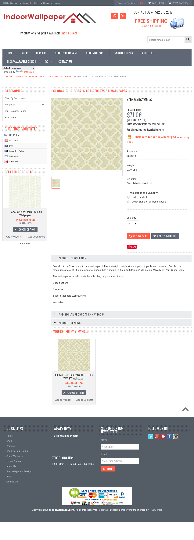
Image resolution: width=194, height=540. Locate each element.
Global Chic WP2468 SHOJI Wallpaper (25, 213)
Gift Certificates (9, 2)
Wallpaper (10, 104)
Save (133, 246)
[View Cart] (123, 16)
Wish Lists (158, 2)
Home (9, 76)
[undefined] (86, 168)
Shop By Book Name (26, 76)
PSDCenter (156, 509)
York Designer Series (15, 110)
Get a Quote (69, 32)
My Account (25, 2)
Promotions (10, 117)
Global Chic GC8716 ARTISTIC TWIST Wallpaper (74, 376)
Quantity (131, 218)
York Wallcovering (139, 99)
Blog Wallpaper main (66, 435)
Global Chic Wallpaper (58, 76)
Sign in (37, 2)
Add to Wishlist (13, 236)
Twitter (150, 436)
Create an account (51, 2)
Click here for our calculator (153, 137)
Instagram (175, 436)
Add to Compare (36, 236)
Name (104, 440)
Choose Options (27, 229)
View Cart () (180, 2)
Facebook (169, 436)
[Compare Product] (114, 16)
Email (104, 454)
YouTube (157, 436)
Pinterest (163, 436)
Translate (29, 71)
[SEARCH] (188, 40)
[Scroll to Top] (186, 410)
